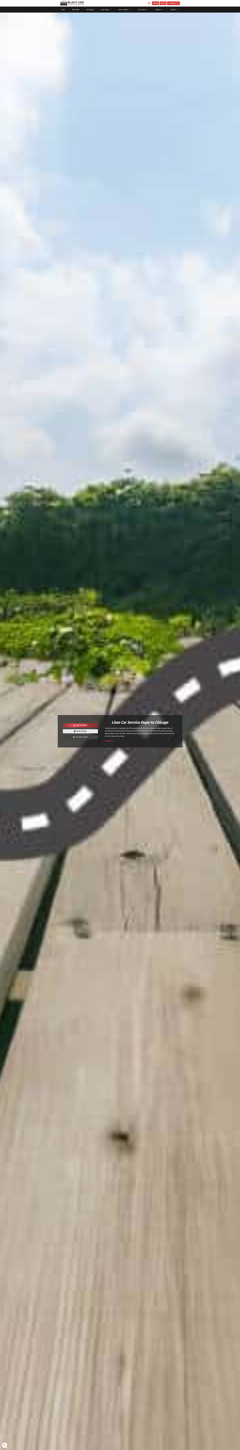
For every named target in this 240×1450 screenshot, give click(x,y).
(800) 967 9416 (109, 741)
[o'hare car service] (72, 3)
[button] (148, 3)
